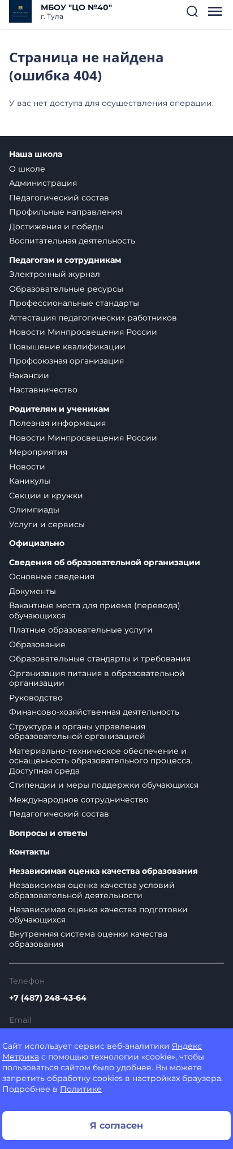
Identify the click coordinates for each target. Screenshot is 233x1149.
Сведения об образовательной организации (104, 562)
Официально (36, 543)
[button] (192, 11)
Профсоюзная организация (66, 361)
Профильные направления (65, 212)
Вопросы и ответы (48, 833)
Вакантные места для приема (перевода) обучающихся (94, 610)
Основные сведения (51, 576)
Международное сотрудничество (79, 800)
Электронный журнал (54, 274)
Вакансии (29, 375)
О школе (27, 169)
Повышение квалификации (67, 346)
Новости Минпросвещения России (83, 332)
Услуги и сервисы (47, 524)
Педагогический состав (59, 198)
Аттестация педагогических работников (93, 318)
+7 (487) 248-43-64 (48, 998)
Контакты (29, 852)
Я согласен (116, 1125)
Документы (32, 591)
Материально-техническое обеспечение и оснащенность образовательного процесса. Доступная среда (100, 761)
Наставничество (43, 390)
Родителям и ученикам (59, 409)
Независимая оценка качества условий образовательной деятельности (92, 890)
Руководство (36, 698)
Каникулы (29, 481)
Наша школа (35, 154)
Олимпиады (34, 510)
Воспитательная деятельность (72, 241)
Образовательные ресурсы (66, 289)
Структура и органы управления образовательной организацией (77, 731)
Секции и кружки (46, 495)
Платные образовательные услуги (81, 630)
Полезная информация (57, 423)
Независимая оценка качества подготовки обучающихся (98, 914)
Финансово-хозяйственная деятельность (94, 712)
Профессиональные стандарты (74, 303)
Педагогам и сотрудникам (65, 260)
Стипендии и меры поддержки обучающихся (104, 785)
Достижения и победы (56, 226)
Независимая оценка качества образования (103, 871)
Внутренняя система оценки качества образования (88, 939)
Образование (37, 644)
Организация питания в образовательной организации (97, 678)
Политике (81, 1089)
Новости (27, 467)
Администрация (43, 183)
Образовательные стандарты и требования (100, 658)
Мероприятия (38, 452)
